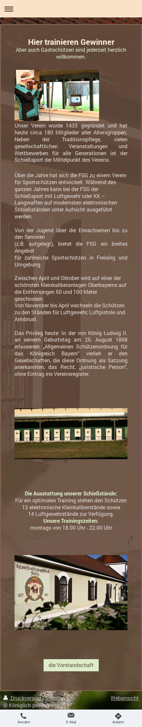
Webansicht (125, 697)
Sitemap (55, 697)
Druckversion (26, 697)
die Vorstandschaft (71, 664)
